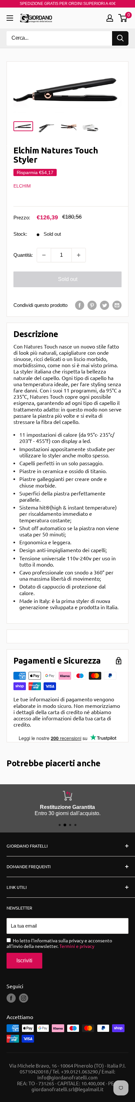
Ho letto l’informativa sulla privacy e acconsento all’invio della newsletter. (59, 943)
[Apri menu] (10, 18)
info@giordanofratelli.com (67, 1077)
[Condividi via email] (117, 305)
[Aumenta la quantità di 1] (79, 255)
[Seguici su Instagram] (23, 998)
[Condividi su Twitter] (104, 305)
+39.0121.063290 (79, 1071)
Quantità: (23, 255)
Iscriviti (24, 960)
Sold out (67, 279)
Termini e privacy (76, 946)
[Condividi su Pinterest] (92, 305)
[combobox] (59, 38)
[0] (123, 18)
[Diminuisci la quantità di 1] (44, 255)
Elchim (22, 186)
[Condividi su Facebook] (79, 305)
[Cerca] (120, 38)
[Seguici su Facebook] (11, 998)
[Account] (109, 18)
